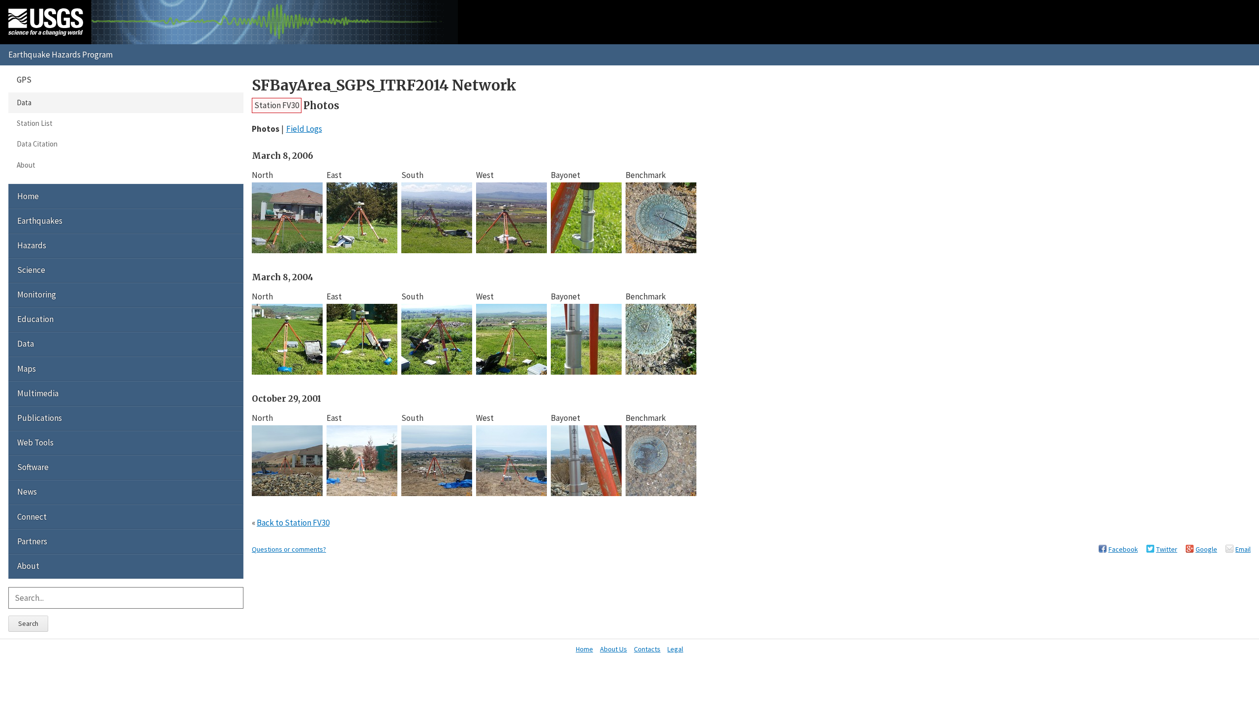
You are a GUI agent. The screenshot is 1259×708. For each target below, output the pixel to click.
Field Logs (304, 128)
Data (24, 102)
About (26, 165)
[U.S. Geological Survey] (45, 22)
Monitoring (36, 294)
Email (1243, 549)
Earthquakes (39, 220)
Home (28, 196)
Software (33, 467)
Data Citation (37, 143)
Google (1206, 549)
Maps (26, 368)
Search (28, 623)
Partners (32, 541)
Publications (39, 418)
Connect (32, 516)
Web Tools (35, 442)
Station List (35, 123)
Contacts (647, 649)
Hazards (31, 245)
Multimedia (38, 393)
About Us (613, 649)
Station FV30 (276, 105)
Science (31, 270)
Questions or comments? (289, 549)
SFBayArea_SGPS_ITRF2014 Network (384, 85)
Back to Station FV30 (293, 522)
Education (35, 319)
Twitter (1166, 549)
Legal (675, 649)
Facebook (1123, 549)
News (27, 491)
